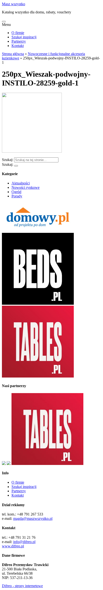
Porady (16, 196)
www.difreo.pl (13, 546)
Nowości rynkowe (25, 187)
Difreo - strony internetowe (22, 586)
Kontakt (17, 46)
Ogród (16, 192)
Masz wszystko (13, 4)
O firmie (17, 33)
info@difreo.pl (24, 542)
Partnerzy (18, 41)
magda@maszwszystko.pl (32, 518)
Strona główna (13, 54)
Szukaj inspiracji (23, 37)
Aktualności (20, 183)
